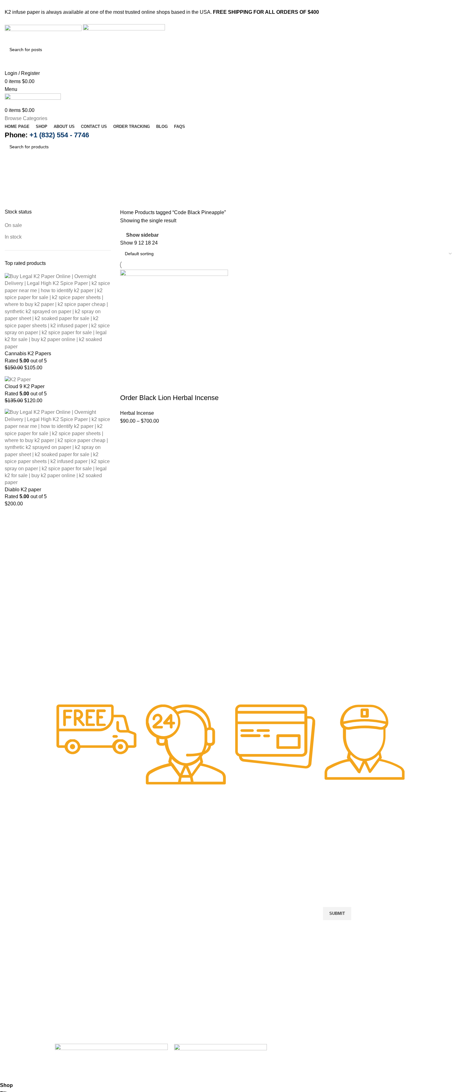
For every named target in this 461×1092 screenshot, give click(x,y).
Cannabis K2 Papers (28, 353)
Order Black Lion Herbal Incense (169, 398)
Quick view (145, 385)
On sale (13, 225)
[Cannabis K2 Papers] (58, 311)
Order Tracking (166, 901)
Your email (335, 883)
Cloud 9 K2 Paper (25, 386)
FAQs (156, 923)
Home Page (163, 856)
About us (159, 878)
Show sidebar (142, 235)
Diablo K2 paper (23, 489)
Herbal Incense (137, 413)
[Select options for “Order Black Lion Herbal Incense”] (128, 385)
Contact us (161, 890)
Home (127, 212)
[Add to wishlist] (179, 385)
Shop (156, 867)
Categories (18, 205)
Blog (155, 912)
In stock (13, 237)
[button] (185, 938)
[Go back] (12, 174)
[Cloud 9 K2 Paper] (18, 379)
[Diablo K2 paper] (58, 447)
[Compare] (162, 385)
